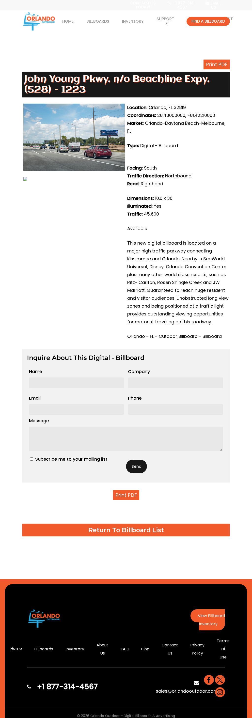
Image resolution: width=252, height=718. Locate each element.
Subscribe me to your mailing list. (72, 459)
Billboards (43, 649)
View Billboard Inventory (211, 620)
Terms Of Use (223, 649)
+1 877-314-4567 (184, 5)
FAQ (125, 649)
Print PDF (216, 64)
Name (35, 371)
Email (35, 398)
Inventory (74, 649)
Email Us (215, 5)
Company (139, 371)
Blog (145, 649)
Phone (135, 398)
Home (16, 648)
